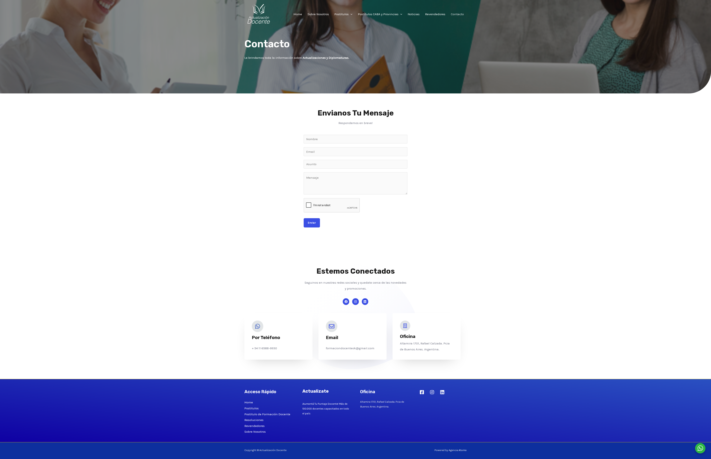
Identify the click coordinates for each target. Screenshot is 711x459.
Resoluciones (253, 420)
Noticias (414, 14)
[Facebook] (422, 392)
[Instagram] (432, 392)
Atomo (463, 450)
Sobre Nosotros (318, 14)
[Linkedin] (442, 392)
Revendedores (435, 14)
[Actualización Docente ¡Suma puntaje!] (259, 14)
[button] (350, 14)
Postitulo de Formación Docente (267, 414)
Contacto (457, 14)
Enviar (312, 222)
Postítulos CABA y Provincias (378, 14)
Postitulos (341, 14)
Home (297, 14)
